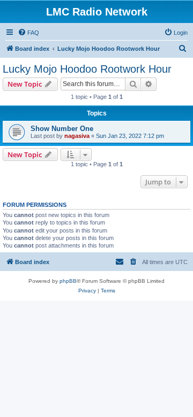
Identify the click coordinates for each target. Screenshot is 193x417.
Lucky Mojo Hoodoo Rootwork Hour (87, 69)
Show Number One (62, 129)
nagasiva (77, 136)
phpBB (68, 281)
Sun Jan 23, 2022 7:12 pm (130, 136)
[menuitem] (28, 32)
